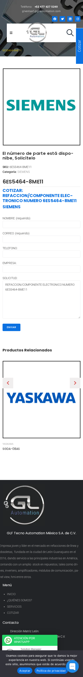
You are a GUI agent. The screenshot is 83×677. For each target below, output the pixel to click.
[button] (8, 383)
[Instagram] (77, 19)
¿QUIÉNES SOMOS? (19, 600)
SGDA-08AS (11, 449)
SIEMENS (23, 171)
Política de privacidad (51, 670)
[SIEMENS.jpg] (41, 107)
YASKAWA (8, 444)
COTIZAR (13, 612)
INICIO (11, 594)
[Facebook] (54, 19)
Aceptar (24, 670)
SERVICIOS (14, 606)
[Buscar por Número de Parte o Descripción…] (70, 33)
